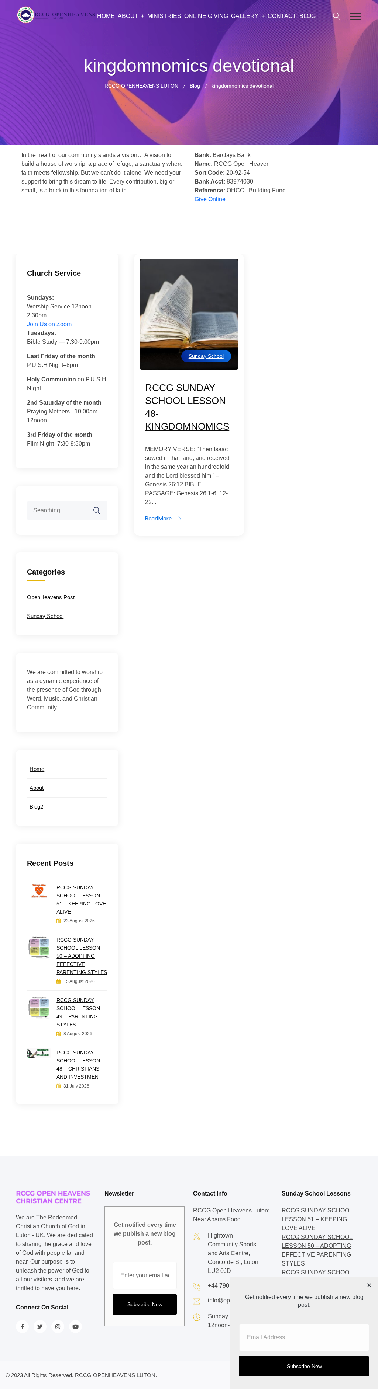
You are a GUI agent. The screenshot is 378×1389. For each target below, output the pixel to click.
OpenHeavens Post (51, 597)
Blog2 (36, 806)
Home (106, 16)
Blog (307, 16)
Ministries (164, 16)
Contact (282, 16)
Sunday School (206, 356)
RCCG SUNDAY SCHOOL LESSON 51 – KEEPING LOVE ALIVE (81, 899)
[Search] (101, 506)
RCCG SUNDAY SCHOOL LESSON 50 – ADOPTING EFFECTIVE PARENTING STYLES (81, 956)
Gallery (245, 16)
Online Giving (206, 16)
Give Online (210, 199)
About (128, 16)
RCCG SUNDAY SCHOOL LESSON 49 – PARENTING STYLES (78, 1012)
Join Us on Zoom (49, 324)
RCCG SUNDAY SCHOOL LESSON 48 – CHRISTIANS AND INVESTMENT (79, 1065)
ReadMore (158, 518)
